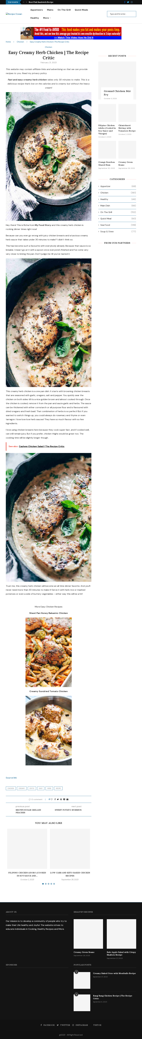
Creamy (22, 788)
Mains (50, 9)
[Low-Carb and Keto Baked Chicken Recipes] (70, 849)
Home (8, 42)
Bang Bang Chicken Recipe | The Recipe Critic (112, 997)
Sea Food (118, 224)
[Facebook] (124, 2)
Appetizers (36, 9)
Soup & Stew (118, 231)
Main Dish (118, 205)
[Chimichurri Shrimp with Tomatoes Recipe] (127, 113)
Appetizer (118, 186)
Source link (11, 777)
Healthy (34, 17)
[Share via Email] (67, 799)
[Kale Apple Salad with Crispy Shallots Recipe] (121, 934)
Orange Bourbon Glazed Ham (106, 163)
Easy (41, 788)
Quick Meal (118, 218)
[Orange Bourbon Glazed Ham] (107, 150)
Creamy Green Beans (125, 163)
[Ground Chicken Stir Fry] (117, 81)
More (46, 17)
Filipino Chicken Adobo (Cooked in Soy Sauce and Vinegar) (107, 129)
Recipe (58, 788)
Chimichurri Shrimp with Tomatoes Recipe (127, 128)
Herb (49, 788)
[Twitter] (128, 2)
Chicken (20, 42)
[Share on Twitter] (58, 799)
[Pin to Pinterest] (61, 799)
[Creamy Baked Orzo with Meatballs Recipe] (82, 980)
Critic (32, 788)
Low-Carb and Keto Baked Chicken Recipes (49, 2)
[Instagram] (132, 2)
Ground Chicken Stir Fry (117, 92)
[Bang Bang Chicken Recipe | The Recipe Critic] (82, 1002)
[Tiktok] (135, 2)
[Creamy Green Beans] (127, 150)
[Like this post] (52, 799)
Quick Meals (81, 9)
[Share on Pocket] (64, 799)
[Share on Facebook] (55, 799)
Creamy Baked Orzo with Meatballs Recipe (114, 973)
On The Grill (64, 9)
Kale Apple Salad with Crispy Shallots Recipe (121, 953)
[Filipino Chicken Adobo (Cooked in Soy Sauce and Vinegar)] (27, 849)
